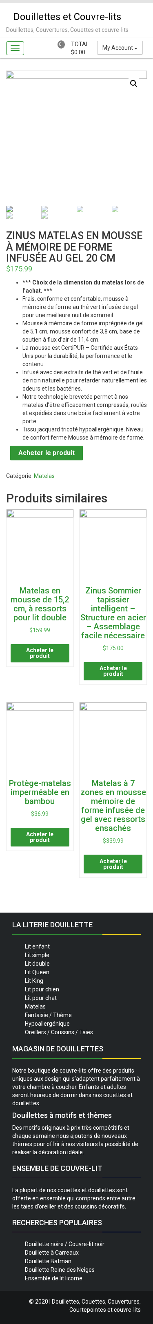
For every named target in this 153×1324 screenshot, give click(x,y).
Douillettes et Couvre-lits (67, 16)
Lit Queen (37, 972)
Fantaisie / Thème (48, 1015)
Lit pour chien (42, 989)
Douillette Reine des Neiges (60, 1269)
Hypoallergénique (47, 1023)
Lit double (37, 963)
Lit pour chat (41, 998)
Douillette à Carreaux (52, 1252)
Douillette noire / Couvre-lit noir (64, 1244)
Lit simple (37, 955)
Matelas (44, 476)
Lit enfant (37, 946)
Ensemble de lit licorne (53, 1278)
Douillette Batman (48, 1261)
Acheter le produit (46, 453)
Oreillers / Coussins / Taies (59, 1032)
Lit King (34, 980)
